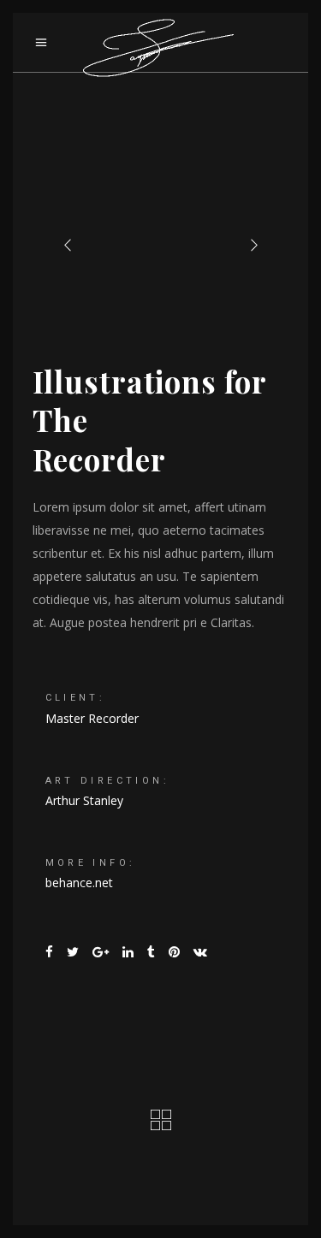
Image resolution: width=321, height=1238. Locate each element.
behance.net (79, 882)
